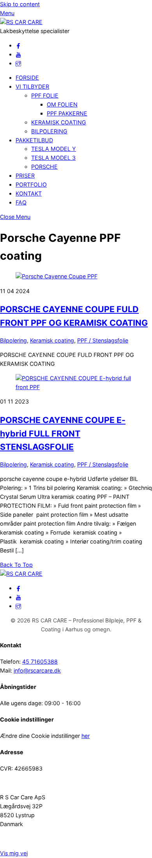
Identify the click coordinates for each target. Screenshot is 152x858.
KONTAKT (29, 193)
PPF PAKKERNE (67, 113)
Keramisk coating (52, 340)
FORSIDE (27, 77)
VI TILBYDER (32, 86)
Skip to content (20, 4)
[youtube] (18, 54)
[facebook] (18, 45)
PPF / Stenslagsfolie (102, 340)
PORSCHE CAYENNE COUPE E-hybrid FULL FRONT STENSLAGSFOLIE (62, 433)
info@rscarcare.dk (37, 670)
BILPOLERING (49, 131)
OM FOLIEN (62, 104)
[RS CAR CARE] (21, 22)
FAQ (21, 202)
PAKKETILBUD (34, 140)
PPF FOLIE (44, 95)
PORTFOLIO (31, 184)
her (85, 735)
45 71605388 (40, 661)
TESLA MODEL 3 (53, 157)
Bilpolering (13, 340)
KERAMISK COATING (58, 122)
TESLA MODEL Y (53, 148)
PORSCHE (44, 166)
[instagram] (18, 63)
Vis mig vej (14, 853)
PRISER (25, 175)
